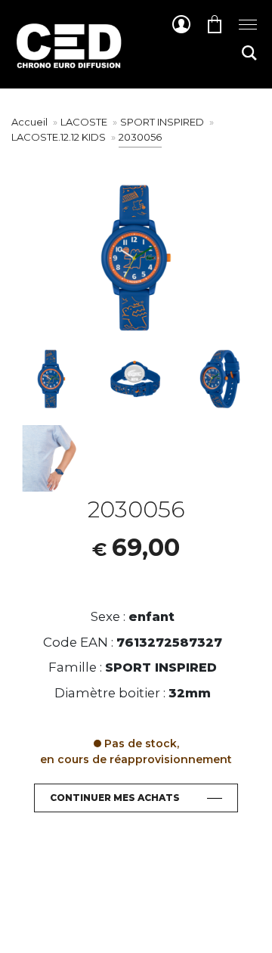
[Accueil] (68, 57)
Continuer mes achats (115, 797)
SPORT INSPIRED (163, 122)
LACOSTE (85, 122)
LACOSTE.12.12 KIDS (59, 137)
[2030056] (51, 379)
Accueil (29, 122)
